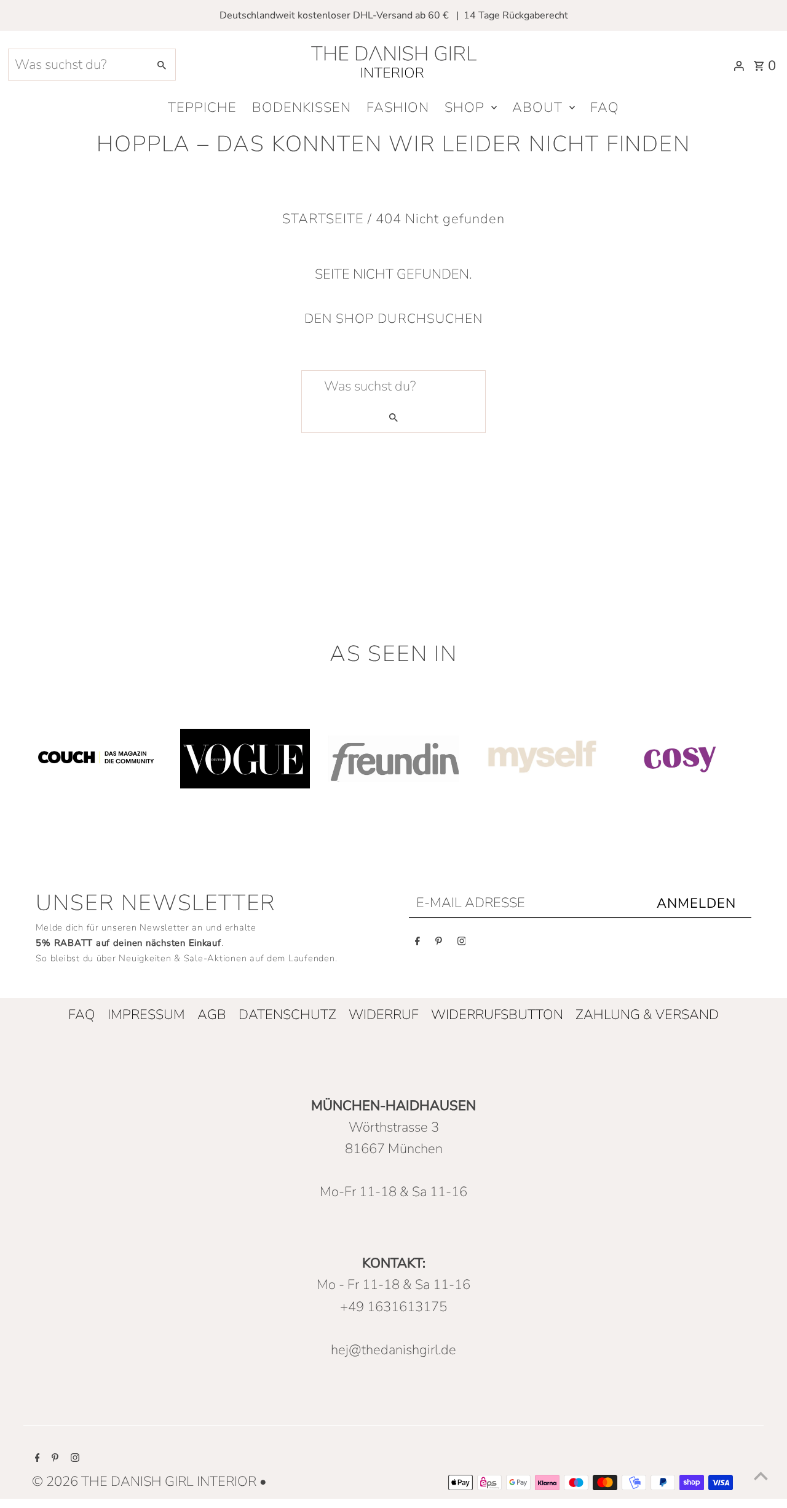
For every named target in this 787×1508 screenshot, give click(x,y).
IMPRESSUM (146, 1015)
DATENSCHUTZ (287, 1015)
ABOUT (537, 107)
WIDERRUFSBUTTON (497, 1015)
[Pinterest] (438, 943)
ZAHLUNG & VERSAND (647, 1015)
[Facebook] (417, 943)
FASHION (397, 107)
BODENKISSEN (301, 107)
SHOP (464, 107)
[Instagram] (461, 943)
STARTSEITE (323, 219)
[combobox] (77, 64)
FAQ (604, 107)
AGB (211, 1015)
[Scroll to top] (761, 1476)
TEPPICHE (202, 107)
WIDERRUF (384, 1015)
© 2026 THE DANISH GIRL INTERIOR (145, 1481)
